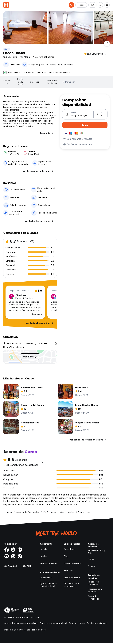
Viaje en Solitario (72, 577)
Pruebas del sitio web (97, 623)
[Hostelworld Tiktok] (20, 556)
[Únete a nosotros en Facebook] (6, 549)
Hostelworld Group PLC (96, 551)
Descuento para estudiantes (71, 584)
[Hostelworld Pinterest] (13, 556)
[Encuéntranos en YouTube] (6, 556)
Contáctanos (46, 577)
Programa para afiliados (95, 590)
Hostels (43, 549)
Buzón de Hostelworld (93, 597)
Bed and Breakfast (48, 563)
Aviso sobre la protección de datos (20, 623)
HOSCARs (68, 570)
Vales (82, 623)
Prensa (91, 559)
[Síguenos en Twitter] (13, 549)
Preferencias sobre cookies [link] (32, 630)
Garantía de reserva (73, 563)
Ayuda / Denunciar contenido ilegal (48, 584)
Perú (14, 57)
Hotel (6, 49)
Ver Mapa (24, 57)
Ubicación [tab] (34, 82)
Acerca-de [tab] (7, 81)
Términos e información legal (53, 623)
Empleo (91, 566)
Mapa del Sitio (11, 630)
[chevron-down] (42, 462)
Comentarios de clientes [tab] (52, 81)
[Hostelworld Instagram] (20, 549)
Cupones (73, 623)
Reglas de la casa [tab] (20, 82)
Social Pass (69, 549)
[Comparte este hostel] (107, 43)
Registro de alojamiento (93, 583)
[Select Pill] (71, 5)
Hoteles (43, 556)
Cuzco (6, 57)
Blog (66, 556)
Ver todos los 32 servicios (59, 64)
